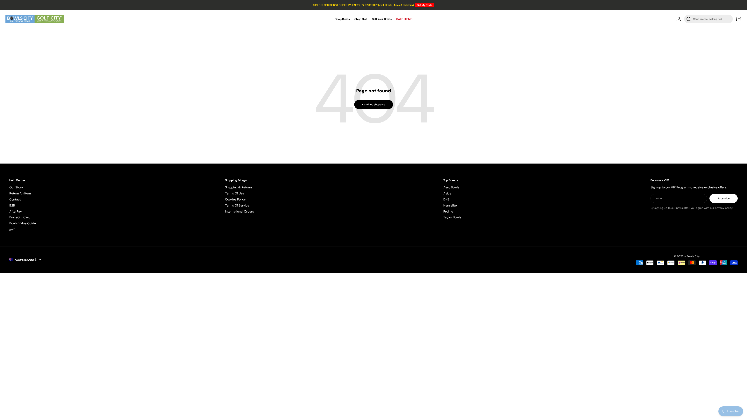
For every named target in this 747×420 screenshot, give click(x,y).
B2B (12, 205)
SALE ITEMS (404, 19)
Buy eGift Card (19, 217)
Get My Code (424, 5)
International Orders (239, 211)
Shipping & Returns (239, 187)
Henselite (450, 205)
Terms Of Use (234, 193)
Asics (447, 193)
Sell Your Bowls (382, 19)
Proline (448, 211)
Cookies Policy (235, 199)
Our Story (16, 187)
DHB (446, 199)
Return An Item (20, 193)
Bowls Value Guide (22, 223)
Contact (15, 199)
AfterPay (15, 211)
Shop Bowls (342, 19)
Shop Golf (360, 19)
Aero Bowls (451, 187)
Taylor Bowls (452, 217)
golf (12, 229)
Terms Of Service (237, 205)
